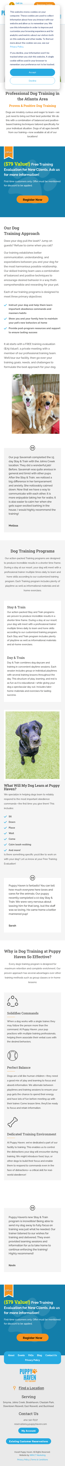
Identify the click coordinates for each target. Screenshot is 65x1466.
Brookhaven (32, 1402)
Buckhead (48, 1406)
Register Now (32, 199)
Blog (39, 1355)
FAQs (31, 1355)
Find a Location (31, 1388)
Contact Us (51, 1355)
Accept (32, 72)
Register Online (44, 4)
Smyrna (7, 1402)
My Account (28, 1430)
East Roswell (31, 1406)
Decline (32, 80)
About (11, 1355)
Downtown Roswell (13, 1406)
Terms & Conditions (39, 1460)
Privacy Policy (16, 46)
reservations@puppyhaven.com (30, 1424)
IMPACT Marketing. (38, 1455)
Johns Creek (18, 1402)
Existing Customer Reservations (28, 1441)
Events (21, 1355)
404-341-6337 (31, 1420)
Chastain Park (46, 1402)
